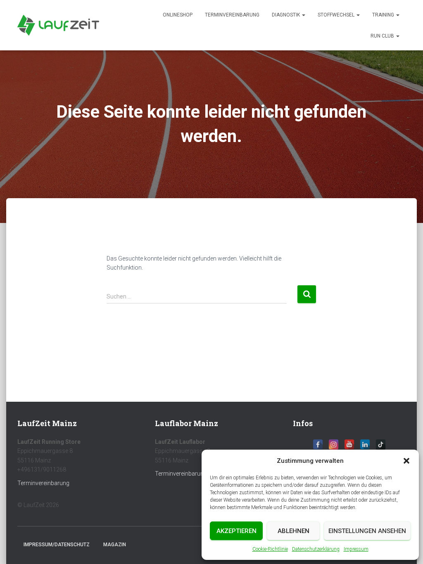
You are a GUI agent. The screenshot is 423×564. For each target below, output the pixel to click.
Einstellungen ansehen (367, 531)
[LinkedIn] (365, 444)
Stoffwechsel (337, 15)
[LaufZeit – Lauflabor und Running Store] (58, 25)
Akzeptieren (236, 531)
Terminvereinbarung (232, 15)
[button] (406, 461)
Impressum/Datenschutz (57, 544)
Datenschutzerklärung (316, 549)
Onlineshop (177, 15)
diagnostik (286, 15)
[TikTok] (380, 444)
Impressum (356, 549)
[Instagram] (333, 444)
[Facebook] (318, 444)
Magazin (114, 544)
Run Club (383, 36)
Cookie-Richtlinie (270, 549)
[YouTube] (349, 444)
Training (383, 15)
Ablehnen (293, 531)
